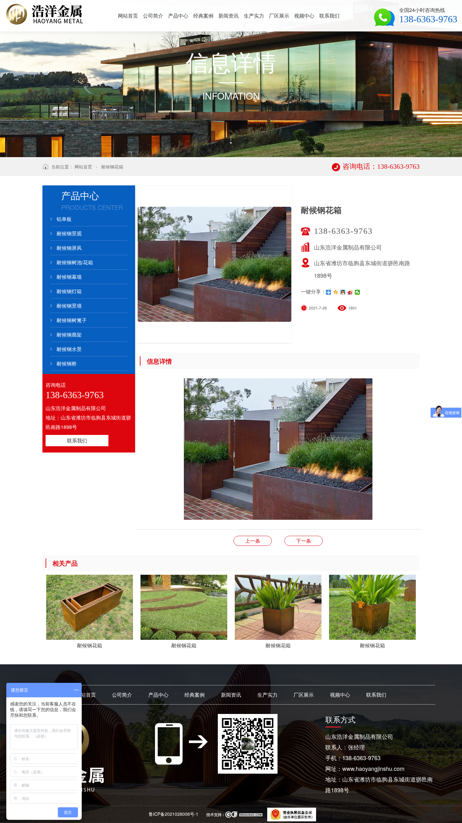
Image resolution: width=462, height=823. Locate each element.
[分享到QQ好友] (343, 292)
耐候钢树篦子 (72, 320)
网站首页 (83, 166)
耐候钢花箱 (112, 166)
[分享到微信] (357, 292)
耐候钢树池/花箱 (75, 262)
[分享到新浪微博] (350, 292)
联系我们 (77, 440)
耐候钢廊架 (69, 334)
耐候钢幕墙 (69, 276)
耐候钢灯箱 (69, 291)
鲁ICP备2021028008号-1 (173, 814)
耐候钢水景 (69, 349)
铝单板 (64, 218)
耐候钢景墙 (69, 305)
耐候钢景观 (69, 233)
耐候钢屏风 (69, 247)
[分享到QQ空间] (335, 292)
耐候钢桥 (67, 363)
